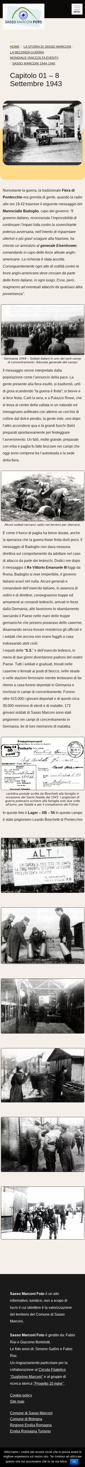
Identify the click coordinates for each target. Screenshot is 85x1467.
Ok (74, 1461)
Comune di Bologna (26, 1419)
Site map (17, 1401)
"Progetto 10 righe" (48, 1383)
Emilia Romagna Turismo (30, 1431)
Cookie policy (21, 1395)
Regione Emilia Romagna (31, 1425)
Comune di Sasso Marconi (31, 1413)
